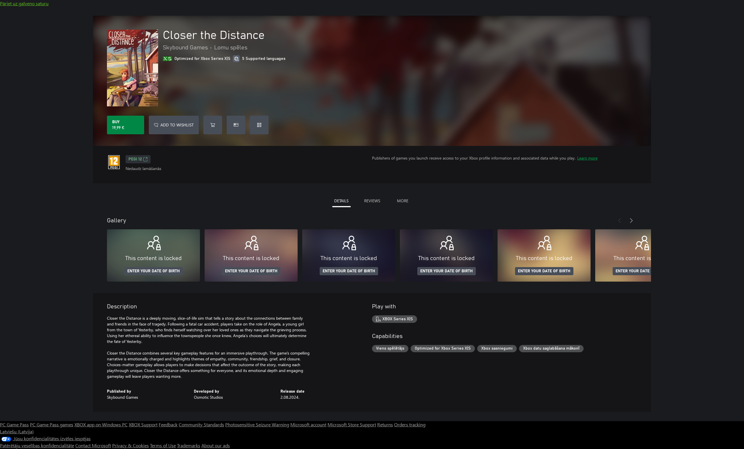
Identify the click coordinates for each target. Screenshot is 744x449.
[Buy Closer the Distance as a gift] (236, 125)
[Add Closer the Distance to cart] (212, 125)
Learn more (587, 158)
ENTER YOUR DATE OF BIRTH (153, 271)
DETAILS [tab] (341, 200)
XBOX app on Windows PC (101, 424)
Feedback (168, 424)
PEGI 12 (135, 159)
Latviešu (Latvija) (17, 431)
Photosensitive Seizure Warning (257, 424)
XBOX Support (143, 424)
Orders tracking (409, 424)
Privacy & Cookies (130, 445)
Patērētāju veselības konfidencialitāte (37, 445)
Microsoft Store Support (352, 424)
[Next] (631, 221)
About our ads (215, 445)
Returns (385, 424)
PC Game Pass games (51, 424)
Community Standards (201, 424)
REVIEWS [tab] (372, 200)
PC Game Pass (14, 424)
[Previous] (619, 221)
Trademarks (188, 445)
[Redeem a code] (259, 125)
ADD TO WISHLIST (177, 125)
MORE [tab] (402, 200)
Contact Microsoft (93, 445)
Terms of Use (163, 445)
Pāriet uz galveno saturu (24, 3)
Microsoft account (308, 424)
